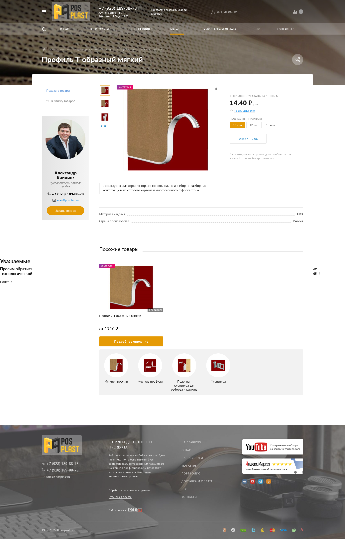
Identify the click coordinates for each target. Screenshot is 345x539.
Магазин (188, 465)
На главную (191, 442)
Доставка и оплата (197, 481)
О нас (186, 450)
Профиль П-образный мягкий (120, 316)
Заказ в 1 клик (248, 139)
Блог (185, 489)
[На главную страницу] (71, 11)
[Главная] (44, 49)
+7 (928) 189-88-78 (117, 8)
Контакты (189, 497)
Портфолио (191, 473)
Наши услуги (192, 458)
